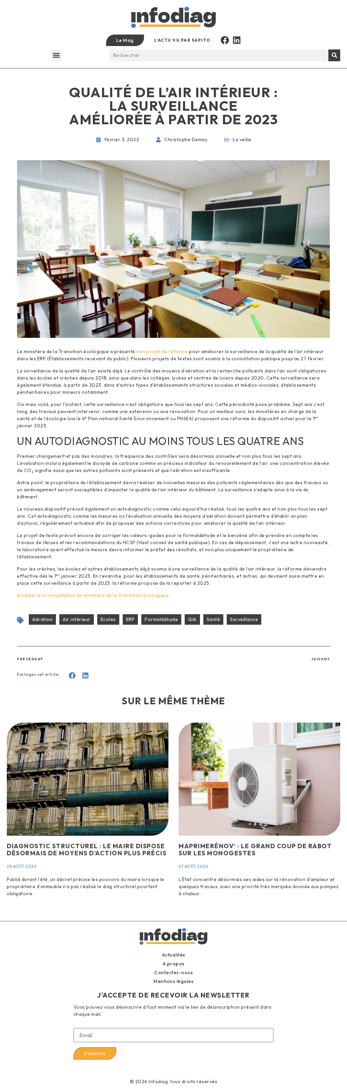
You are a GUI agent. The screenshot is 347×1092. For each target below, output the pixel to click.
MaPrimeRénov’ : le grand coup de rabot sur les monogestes (255, 849)
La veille (242, 139)
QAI (192, 619)
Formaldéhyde (161, 619)
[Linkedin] (236, 40)
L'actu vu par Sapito (182, 40)
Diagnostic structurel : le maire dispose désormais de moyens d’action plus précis (86, 849)
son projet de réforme (162, 351)
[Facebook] (225, 40)
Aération (42, 619)
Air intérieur (76, 619)
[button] (56, 55)
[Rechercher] (334, 55)
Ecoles (108, 619)
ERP (130, 619)
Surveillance (244, 619)
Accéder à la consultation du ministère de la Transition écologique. (93, 595)
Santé (213, 619)
